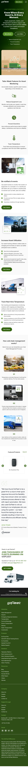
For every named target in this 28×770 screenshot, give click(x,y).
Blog (2, 669)
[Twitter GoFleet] (9, 730)
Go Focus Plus (4, 636)
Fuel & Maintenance (6, 660)
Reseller (3, 696)
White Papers (4, 676)
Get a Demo (19, 2)
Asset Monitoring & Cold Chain (9, 658)
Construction (4, 630)
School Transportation (7, 623)
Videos (3, 678)
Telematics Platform (6, 652)
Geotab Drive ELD (5, 643)
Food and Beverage (6, 621)
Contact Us (4, 698)
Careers (3, 694)
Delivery (3, 625)
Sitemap (3, 680)
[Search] (26, 594)
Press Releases (5, 671)
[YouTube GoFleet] (12, 730)
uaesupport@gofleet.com (15, 563)
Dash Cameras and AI (6, 654)
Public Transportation (6, 627)
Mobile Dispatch (5, 645)
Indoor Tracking (5, 662)
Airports (3, 614)
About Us (3, 692)
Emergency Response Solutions (9, 617)
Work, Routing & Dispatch (7, 656)
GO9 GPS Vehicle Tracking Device (10, 638)
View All (25, 452)
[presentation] (3, 466)
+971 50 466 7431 (20, 561)
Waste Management (6, 612)
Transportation (5, 619)
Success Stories (5, 673)
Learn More (20, 34)
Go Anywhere (4, 641)
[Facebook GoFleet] (2, 730)
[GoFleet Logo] (5, 2)
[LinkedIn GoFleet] (5, 730)
